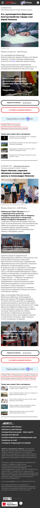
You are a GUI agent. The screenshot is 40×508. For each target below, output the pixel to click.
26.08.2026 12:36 (6, 166)
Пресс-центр (28, 432)
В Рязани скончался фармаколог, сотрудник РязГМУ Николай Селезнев (22, 137)
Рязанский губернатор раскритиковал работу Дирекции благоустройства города (17, 82)
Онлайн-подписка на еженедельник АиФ (19, 437)
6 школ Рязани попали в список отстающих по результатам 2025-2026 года (23, 393)
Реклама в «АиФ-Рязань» (12, 429)
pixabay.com (5, 48)
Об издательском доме (11, 432)
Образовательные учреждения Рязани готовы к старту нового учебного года (23, 387)
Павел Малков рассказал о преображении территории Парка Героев (17, 333)
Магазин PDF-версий (10, 435)
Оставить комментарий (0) (20, 110)
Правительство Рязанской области (13, 204)
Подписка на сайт (9, 440)
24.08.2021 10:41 (6, 8)
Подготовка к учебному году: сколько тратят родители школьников (23, 399)
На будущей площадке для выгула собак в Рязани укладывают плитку (22, 149)
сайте (13, 61)
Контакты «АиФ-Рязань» (12, 427)
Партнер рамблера (18, 498)
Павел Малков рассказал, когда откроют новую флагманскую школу (21, 412)
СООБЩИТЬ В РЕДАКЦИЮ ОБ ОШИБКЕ (16, 443)
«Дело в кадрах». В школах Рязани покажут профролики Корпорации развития (22, 406)
